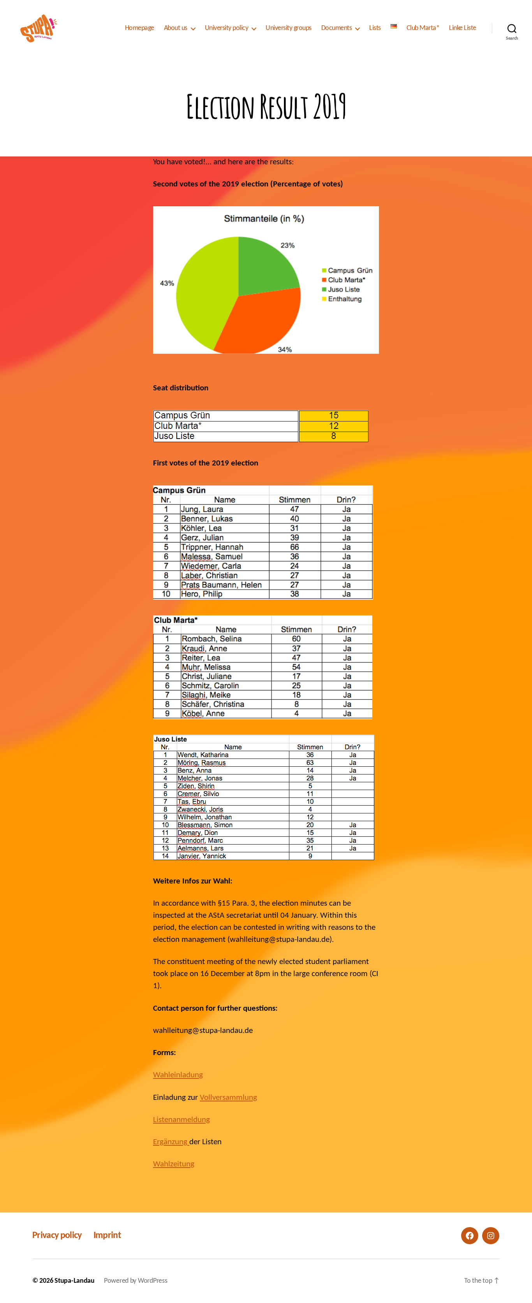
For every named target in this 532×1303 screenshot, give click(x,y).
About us (175, 28)
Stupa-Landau (75, 1281)
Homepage (139, 28)
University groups (289, 28)
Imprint (107, 1235)
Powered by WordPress (135, 1281)
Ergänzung (171, 1142)
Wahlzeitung (173, 1164)
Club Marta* (423, 28)
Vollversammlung (228, 1098)
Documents (336, 28)
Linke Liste (462, 28)
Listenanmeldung (181, 1120)
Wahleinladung (178, 1075)
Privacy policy (57, 1235)
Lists (375, 28)
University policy (226, 28)
